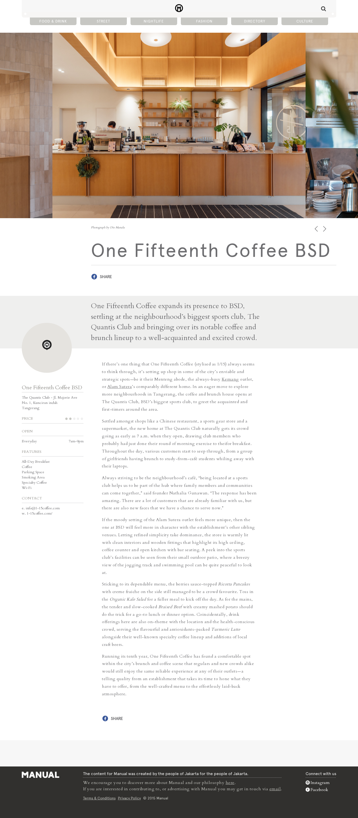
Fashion (204, 21)
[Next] (325, 229)
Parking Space (33, 472)
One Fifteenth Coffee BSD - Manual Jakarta (179, 8)
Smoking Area (33, 477)
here (230, 783)
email (275, 789)
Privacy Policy (129, 798)
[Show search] (323, 8)
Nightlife (154, 21)
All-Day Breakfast (36, 461)
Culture (304, 21)
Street (103, 21)
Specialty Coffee (34, 482)
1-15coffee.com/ (39, 513)
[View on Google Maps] (47, 348)
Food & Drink (53, 21)
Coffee (27, 466)
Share (106, 276)
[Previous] (316, 229)
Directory (254, 21)
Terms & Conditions (99, 798)
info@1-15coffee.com (43, 508)
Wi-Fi (26, 487)
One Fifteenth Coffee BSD (52, 387)
